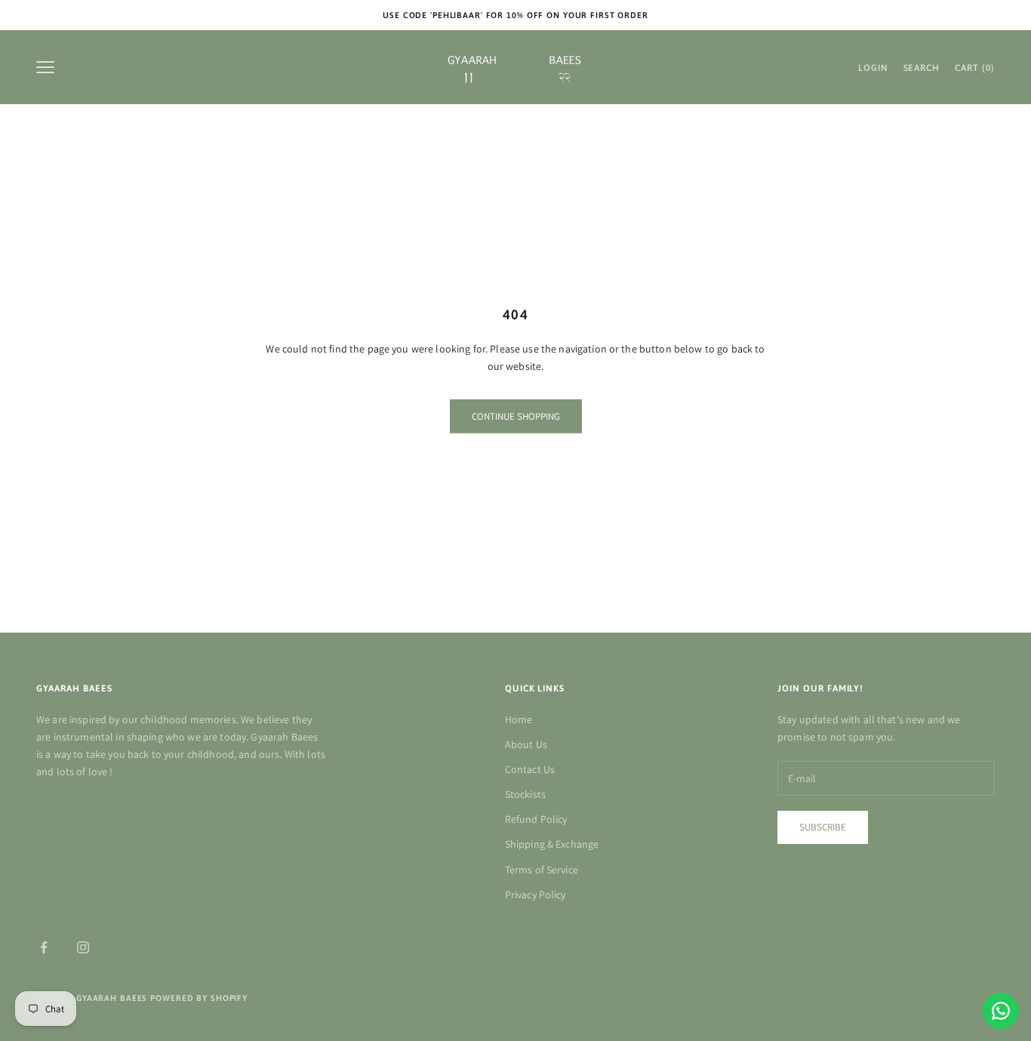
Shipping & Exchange (552, 844)
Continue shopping (516, 416)
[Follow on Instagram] (83, 947)
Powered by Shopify (199, 998)
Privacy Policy (535, 894)
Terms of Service (541, 869)
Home (519, 719)
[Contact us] (1001, 1011)
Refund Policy (536, 819)
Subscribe (822, 827)
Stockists (525, 794)
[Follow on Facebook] (43, 947)
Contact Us (530, 769)
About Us (526, 744)
